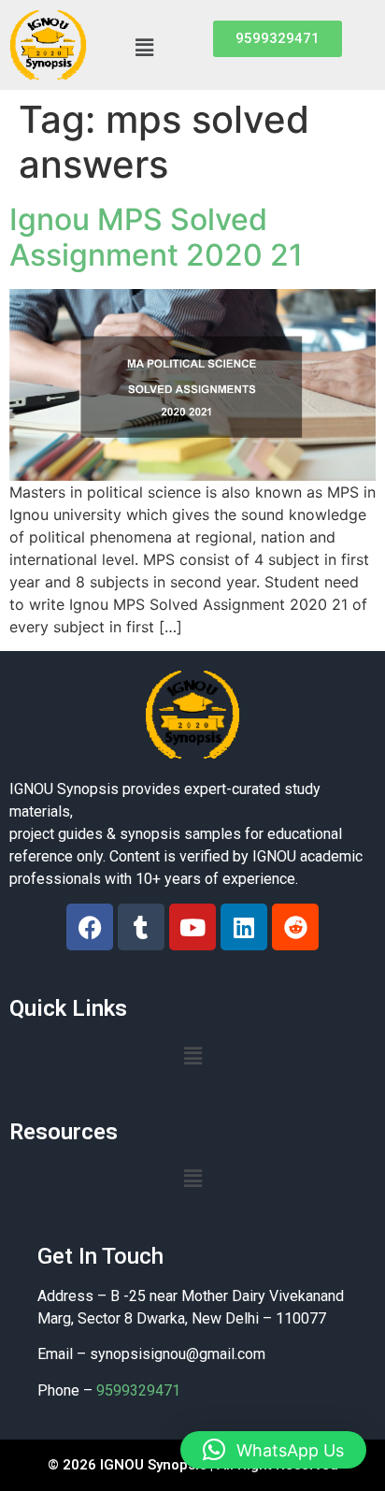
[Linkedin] (244, 927)
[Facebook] (89, 927)
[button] (144, 47)
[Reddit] (295, 927)
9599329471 (138, 1390)
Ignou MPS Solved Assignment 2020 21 (156, 237)
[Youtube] (192, 927)
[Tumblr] (141, 927)
